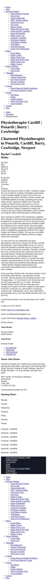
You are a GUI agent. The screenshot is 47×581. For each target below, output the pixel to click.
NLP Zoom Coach (18, 84)
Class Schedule (16, 104)
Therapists (10, 73)
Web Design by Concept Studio (18, 468)
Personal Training (12, 11)
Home (8, 7)
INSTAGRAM (11, 352)
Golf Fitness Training (19, 42)
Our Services (11, 462)
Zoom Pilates (16, 53)
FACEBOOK (11, 348)
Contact (9, 106)
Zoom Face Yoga (17, 22)
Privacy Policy (11, 473)
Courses (9, 86)
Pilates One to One (18, 58)
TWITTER (10, 350)
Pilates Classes (16, 55)
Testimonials (10, 471)
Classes (8, 93)
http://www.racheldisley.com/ (18, 310)
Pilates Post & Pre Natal (20, 29)
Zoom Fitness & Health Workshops (24, 88)
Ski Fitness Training (18, 40)
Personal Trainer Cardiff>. (27, 318)
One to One (15, 16)
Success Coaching (17, 82)
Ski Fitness (15, 95)
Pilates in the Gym (18, 36)
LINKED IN (11, 354)
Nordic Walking (12, 66)
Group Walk (15, 68)
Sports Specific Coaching (20, 31)
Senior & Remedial (18, 33)
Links (8, 464)
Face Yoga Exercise (18, 79)
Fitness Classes (16, 27)
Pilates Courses (16, 64)
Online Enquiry (12, 460)
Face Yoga (15, 25)
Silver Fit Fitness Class (19, 101)
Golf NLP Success (18, 47)
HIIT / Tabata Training (19, 20)
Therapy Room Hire (18, 77)
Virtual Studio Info (18, 18)
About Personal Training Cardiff (18, 458)
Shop (8, 9)
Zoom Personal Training (20, 14)
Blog (8, 108)
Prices (8, 466)
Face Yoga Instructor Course (21, 90)
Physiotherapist (16, 75)
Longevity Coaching (18, 38)
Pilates (8, 51)
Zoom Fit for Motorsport (20, 49)
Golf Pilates (15, 44)
